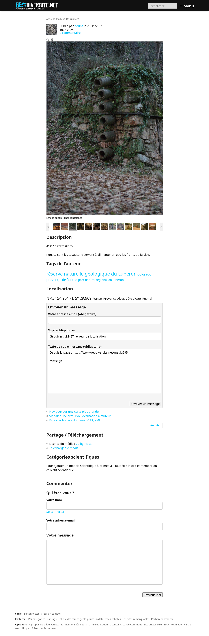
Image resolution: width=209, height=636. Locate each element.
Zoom (47, 39)
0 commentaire (70, 33)
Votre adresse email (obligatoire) (72, 314)
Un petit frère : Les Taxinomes (39, 628)
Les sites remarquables (136, 619)
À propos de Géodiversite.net (46, 624)
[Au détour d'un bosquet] (57, 226)
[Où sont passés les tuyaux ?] (65, 226)
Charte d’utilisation (97, 624)
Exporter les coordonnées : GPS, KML (75, 420)
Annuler (155, 425)
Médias (60, 18)
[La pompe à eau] (89, 226)
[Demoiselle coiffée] (128, 226)
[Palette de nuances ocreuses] (152, 226)
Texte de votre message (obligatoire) (75, 346)
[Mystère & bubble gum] (81, 226)
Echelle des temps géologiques (76, 619)
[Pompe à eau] (104, 226)
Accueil (50, 18)
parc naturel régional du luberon (101, 280)
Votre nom (54, 500)
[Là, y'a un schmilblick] (112, 226)
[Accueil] (38, 5)
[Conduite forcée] (144, 226)
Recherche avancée (162, 619)
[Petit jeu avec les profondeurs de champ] (136, 226)
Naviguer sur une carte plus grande (74, 411)
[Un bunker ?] (73, 226)
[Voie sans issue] (120, 226)
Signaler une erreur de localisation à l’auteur (80, 416)
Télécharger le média (52, 39)
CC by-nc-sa (84, 444)
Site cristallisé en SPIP (156, 624)
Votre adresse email (61, 520)
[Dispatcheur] (97, 226)
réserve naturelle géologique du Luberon (91, 273)
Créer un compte (51, 613)
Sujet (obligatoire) (61, 330)
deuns (79, 26)
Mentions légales (74, 624)
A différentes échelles (108, 619)
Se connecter (55, 512)
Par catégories (36, 619)
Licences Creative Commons (126, 624)
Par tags (52, 619)
